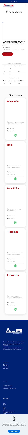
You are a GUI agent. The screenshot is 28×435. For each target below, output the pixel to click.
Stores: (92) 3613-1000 (7, 385)
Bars (4, 403)
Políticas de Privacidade (18, 427)
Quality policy (6, 368)
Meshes (4, 409)
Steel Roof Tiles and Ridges (8, 411)
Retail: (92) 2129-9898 (7, 386)
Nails (4, 408)
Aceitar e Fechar (14, 431)
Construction (6, 405)
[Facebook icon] (13, 1)
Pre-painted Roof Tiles (7, 412)
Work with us (5, 365)
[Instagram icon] (16, 1)
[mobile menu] (26, 5)
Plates (4, 404)
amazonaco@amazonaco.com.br (9, 388)
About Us (5, 364)
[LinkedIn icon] (14, 1)
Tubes (4, 413)
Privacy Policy (6, 367)
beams (4, 407)
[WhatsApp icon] (11, 1)
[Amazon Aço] (14, 5)
